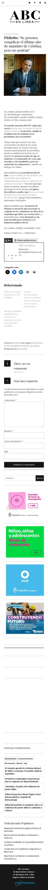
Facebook (33, 3)
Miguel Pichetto (22, 346)
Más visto (20, 763)
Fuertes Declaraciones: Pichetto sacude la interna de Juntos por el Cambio (32, 298)
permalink (22, 349)
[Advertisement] (24, 704)
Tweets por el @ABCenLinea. (17, 748)
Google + (39, 3)
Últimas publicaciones (26, 240)
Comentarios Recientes (25, 759)
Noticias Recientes (11, 759)
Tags (25, 763)
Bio (9, 240)
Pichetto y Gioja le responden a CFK (12, 293)
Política (16, 34)
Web (6, 451)
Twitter (28, 3)
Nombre (8, 431)
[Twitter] (7, 255)
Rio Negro (34, 346)
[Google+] (14, 255)
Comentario (10, 400)
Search (44, 3)
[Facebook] (11, 255)
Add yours (18, 372)
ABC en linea (27, 245)
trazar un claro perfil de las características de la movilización (24, 195)
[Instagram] (11, 258)
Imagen (8, 34)
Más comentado (10, 763)
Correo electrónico (13, 441)
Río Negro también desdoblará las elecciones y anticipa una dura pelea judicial (12, 317)
